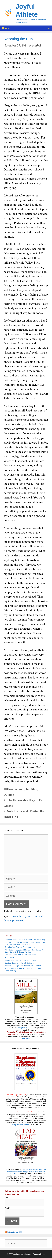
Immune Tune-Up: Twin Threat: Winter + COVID (23, 966)
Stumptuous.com (24, 1028)
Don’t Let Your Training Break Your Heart (20, 947)
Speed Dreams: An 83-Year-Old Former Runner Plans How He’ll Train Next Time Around (25, 943)
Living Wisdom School (20, 1125)
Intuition (31, 789)
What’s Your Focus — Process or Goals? (20, 960)
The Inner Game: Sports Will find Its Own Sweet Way (25, 939)
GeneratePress (39, 1254)
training (9, 794)
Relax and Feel (10, 957)
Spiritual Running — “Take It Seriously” (19, 963)
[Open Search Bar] (49, 28)
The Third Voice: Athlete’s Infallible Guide (20, 955)
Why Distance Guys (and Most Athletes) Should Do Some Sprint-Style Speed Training (24, 951)
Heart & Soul (15, 789)
